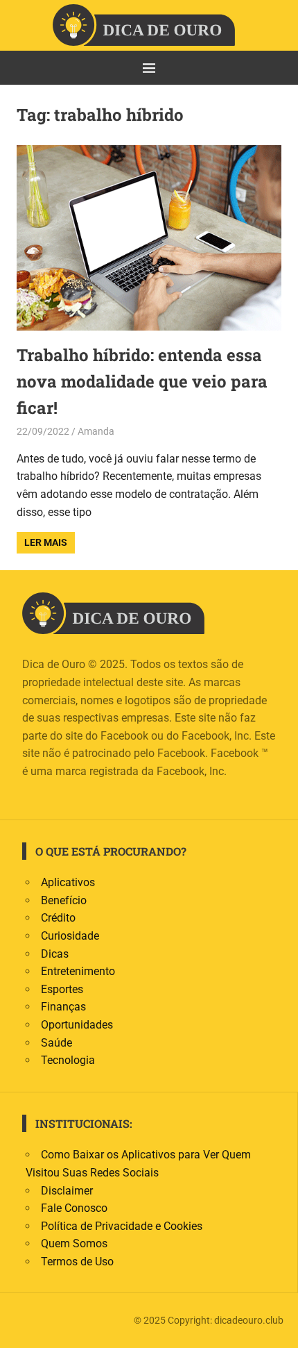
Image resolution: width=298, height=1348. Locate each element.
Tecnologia (68, 1060)
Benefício (64, 900)
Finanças (63, 1006)
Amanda (96, 431)
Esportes (62, 989)
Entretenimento (78, 971)
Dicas (55, 953)
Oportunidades (77, 1024)
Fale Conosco (74, 1208)
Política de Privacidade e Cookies (121, 1226)
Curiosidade (70, 935)
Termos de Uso (77, 1261)
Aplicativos (68, 882)
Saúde (56, 1042)
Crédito (58, 917)
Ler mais (45, 542)
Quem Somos (74, 1243)
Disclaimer (67, 1190)
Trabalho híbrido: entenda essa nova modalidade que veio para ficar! (142, 381)
